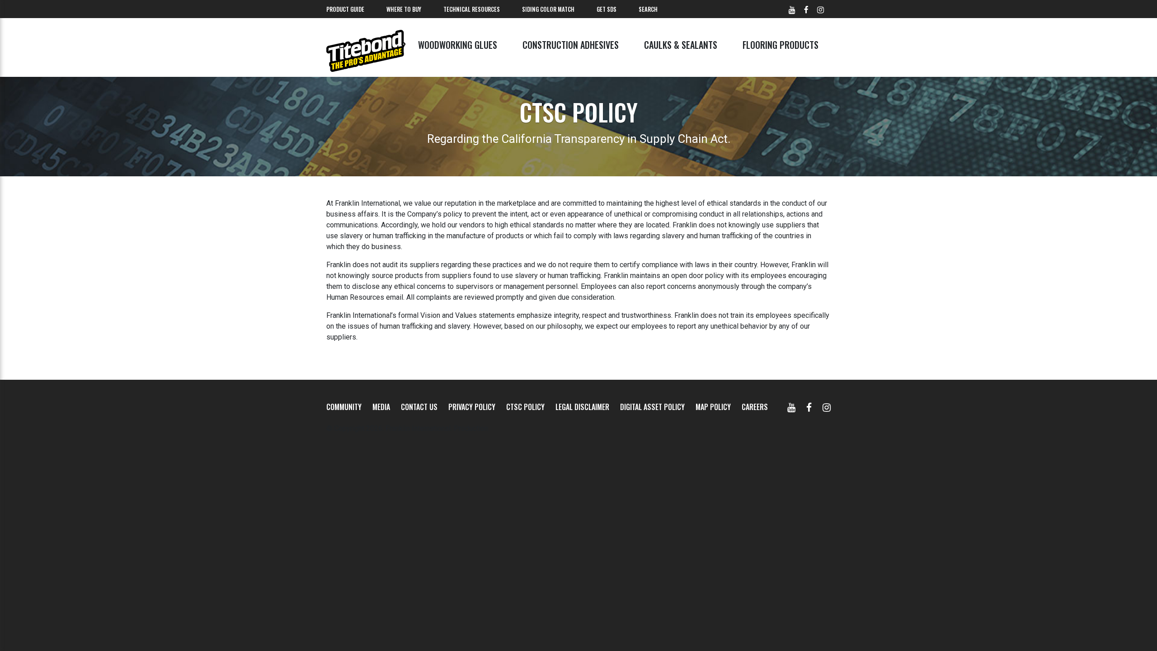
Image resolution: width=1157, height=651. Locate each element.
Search (648, 9)
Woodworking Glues (457, 45)
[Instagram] (827, 406)
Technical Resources (471, 9)
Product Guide (345, 9)
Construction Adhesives (570, 45)
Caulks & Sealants (680, 45)
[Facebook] (809, 406)
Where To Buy (403, 9)
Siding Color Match (548, 9)
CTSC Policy (525, 406)
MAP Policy (713, 406)
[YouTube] (791, 406)
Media (381, 406)
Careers (755, 406)
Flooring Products (780, 45)
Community (344, 406)
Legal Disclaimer (582, 406)
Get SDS (606, 9)
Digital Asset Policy (652, 406)
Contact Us (419, 406)
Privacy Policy (471, 406)
